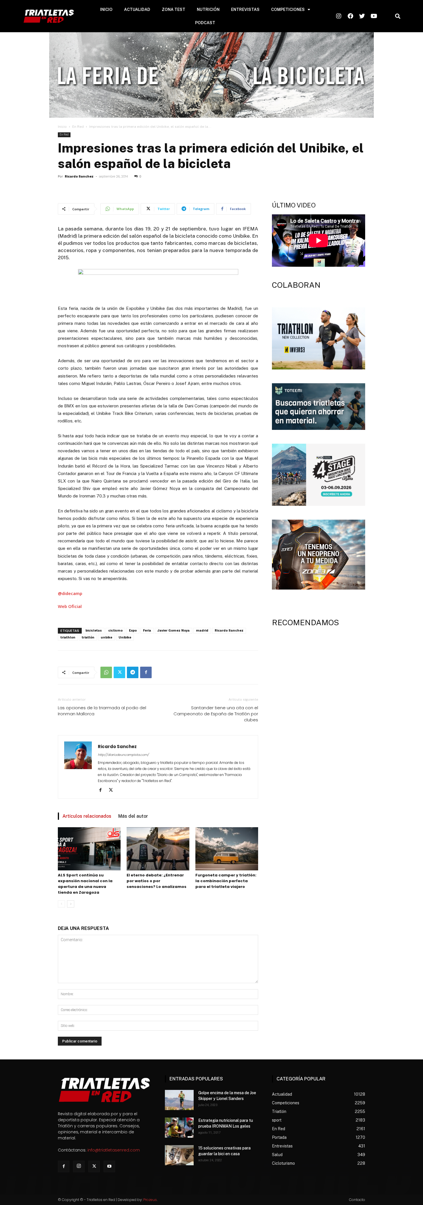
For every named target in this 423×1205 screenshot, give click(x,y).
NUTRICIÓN (208, 9)
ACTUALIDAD (137, 9)
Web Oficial (70, 606)
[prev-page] (61, 903)
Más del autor (133, 816)
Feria (147, 630)
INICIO (106, 9)
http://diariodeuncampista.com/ (123, 754)
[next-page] (70, 903)
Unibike (125, 637)
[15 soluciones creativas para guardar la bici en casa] (179, 1155)
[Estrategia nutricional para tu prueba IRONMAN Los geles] (179, 1128)
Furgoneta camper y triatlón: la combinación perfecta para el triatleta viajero (225, 880)
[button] (398, 16)
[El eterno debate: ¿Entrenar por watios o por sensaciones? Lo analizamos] (158, 848)
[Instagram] (79, 1166)
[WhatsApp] (106, 672)
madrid (202, 630)
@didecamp (70, 593)
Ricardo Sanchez (79, 176)
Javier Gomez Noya (173, 630)
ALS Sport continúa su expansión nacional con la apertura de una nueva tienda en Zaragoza (85, 883)
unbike (106, 637)
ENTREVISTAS (245, 9)
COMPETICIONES (288, 9)
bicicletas (93, 630)
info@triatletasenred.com (113, 1150)
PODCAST (205, 22)
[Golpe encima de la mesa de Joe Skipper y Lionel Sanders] (179, 1100)
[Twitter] (119, 672)
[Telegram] (132, 672)
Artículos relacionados (86, 816)
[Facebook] (146, 672)
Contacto (357, 1199)
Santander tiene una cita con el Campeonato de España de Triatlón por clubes (216, 714)
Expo (133, 630)
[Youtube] (109, 1166)
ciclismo (115, 630)
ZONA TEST (173, 9)
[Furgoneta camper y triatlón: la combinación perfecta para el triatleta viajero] (226, 848)
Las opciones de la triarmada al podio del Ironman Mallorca (102, 711)
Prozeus (150, 1199)
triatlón (88, 637)
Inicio (62, 127)
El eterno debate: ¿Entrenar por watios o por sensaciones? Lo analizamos (156, 880)
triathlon (67, 637)
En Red (78, 127)
